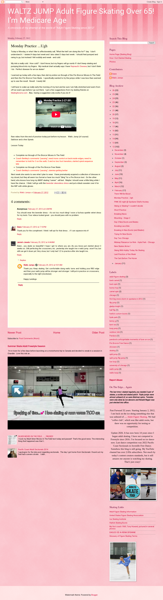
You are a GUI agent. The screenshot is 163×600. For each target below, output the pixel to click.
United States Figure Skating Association (127, 515)
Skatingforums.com (19, 93)
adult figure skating (117, 277)
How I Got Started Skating (120, 58)
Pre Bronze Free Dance (119, 343)
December (119, 150)
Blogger (94, 595)
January (118, 263)
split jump (114, 354)
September (119, 162)
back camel (114, 280)
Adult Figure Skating (137, 417)
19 (113, 118)
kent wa (113, 325)
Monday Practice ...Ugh (123, 198)
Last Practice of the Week (125, 254)
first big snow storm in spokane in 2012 (126, 299)
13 (113, 143)
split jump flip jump (117, 358)
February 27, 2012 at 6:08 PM (40, 209)
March (117, 186)
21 (113, 110)
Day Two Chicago (121, 238)
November (119, 154)
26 (113, 90)
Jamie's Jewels (23, 242)
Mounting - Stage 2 (122, 218)
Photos (113, 62)
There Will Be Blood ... (123, 194)
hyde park (114, 317)
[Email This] (55, 192)
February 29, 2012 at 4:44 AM (43, 242)
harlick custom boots (118, 314)
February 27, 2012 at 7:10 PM (34, 227)
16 (113, 130)
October (118, 158)
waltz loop (114, 373)
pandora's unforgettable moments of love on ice (130, 339)
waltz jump (114, 369)
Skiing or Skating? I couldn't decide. (128, 206)
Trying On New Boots (123, 234)
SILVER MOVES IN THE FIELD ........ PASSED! (35, 436)
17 (113, 126)
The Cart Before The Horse (125, 258)
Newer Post (14, 332)
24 (113, 98)
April (117, 182)
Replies (23, 260)
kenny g (113, 321)
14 (113, 139)
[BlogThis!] (58, 192)
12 (113, 147)
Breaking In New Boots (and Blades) (129, 230)
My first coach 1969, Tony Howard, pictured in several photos (132, 527)
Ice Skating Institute (118, 519)
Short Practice (120, 210)
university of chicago (118, 365)
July (117, 170)
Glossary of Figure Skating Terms (123, 536)
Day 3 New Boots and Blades (126, 222)
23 (113, 102)
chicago (113, 295)
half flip (113, 310)
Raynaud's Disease (79, 66)
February (119, 190)
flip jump (113, 302)
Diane (19, 227)
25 (113, 94)
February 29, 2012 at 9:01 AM (50, 265)
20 (113, 114)
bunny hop (114, 288)
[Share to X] (60, 192)
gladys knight (115, 306)
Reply (19, 219)
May (117, 178)
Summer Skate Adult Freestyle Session (26, 346)
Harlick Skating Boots (118, 523)
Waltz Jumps (29, 265)
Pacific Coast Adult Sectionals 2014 (33, 449)
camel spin (114, 291)
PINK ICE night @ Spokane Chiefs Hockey (131, 202)
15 (113, 134)
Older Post (98, 332)
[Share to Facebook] (63, 192)
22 (113, 106)
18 (113, 122)
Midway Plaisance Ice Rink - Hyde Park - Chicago (134, 242)
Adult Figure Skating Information (123, 512)
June (117, 174)
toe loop (113, 362)
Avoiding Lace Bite (122, 226)
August (118, 166)
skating (113, 350)
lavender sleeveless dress (57, 183)
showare (113, 347)
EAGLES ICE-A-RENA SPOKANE (123, 532)
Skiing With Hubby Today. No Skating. (129, 250)
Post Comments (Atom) (29, 338)
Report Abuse (116, 380)
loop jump (114, 328)
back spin (113, 284)
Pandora (113, 336)
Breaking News (120, 214)
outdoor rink (115, 332)
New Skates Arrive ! (122, 246)
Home (56, 332)
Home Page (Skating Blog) (120, 54)
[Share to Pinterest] (65, 192)
